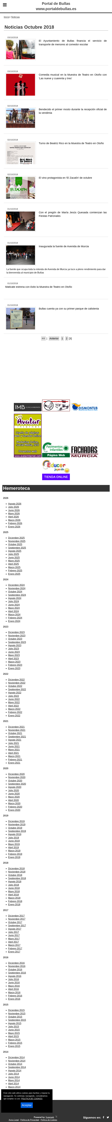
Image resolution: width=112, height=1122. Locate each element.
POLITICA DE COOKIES (31, 1099)
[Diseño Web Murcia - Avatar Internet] (56, 1117)
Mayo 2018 (14, 891)
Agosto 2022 (14, 692)
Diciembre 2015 (16, 1010)
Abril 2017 (13, 942)
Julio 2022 (13, 696)
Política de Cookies (49, 1120)
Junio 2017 (14, 935)
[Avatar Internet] (28, 456)
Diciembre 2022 (16, 679)
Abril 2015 (13, 1036)
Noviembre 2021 (16, 730)
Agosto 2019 (14, 834)
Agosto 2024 (14, 598)
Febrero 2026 (15, 523)
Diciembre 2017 (16, 916)
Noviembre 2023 (16, 635)
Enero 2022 (14, 715)
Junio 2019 (14, 841)
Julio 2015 (13, 1026)
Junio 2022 (14, 699)
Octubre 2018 (15, 875)
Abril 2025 (13, 564)
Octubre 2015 (15, 1017)
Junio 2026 (14, 510)
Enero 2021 (14, 763)
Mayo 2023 (14, 655)
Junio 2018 (14, 888)
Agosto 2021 (14, 740)
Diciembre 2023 (16, 632)
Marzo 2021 (14, 756)
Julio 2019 (13, 837)
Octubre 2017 (15, 922)
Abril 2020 (13, 800)
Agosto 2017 (14, 929)
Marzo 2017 (14, 945)
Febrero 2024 (15, 618)
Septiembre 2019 (17, 831)
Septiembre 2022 (17, 689)
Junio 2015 (14, 1030)
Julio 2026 (13, 507)
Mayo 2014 (14, 1080)
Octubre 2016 (15, 969)
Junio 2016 (14, 982)
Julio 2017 (13, 932)
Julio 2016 (13, 979)
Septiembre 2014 (17, 1067)
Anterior (54, 338)
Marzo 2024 (14, 614)
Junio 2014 (14, 1077)
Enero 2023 (14, 668)
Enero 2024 (14, 621)
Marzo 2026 (14, 520)
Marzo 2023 (14, 662)
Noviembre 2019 (16, 824)
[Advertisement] (56, 375)
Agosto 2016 (14, 976)
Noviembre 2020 (16, 777)
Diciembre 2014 (16, 1057)
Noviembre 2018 (16, 872)
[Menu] (5, 5)
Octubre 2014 (15, 1064)
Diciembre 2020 (16, 774)
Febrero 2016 (15, 996)
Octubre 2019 (15, 828)
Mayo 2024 (14, 608)
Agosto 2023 (14, 645)
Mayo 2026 (14, 513)
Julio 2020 (13, 790)
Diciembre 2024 (16, 585)
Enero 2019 (14, 857)
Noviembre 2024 (16, 588)
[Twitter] (108, 1117)
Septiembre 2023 (17, 642)
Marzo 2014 (14, 1087)
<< (43, 338)
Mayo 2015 (14, 1033)
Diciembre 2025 (16, 538)
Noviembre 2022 (16, 683)
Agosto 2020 (14, 787)
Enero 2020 (14, 810)
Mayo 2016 (14, 986)
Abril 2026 (13, 517)
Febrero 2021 (15, 759)
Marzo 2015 (14, 1040)
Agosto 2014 (14, 1070)
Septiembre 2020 (17, 784)
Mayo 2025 (14, 561)
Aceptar (27, 1105)
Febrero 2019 (15, 854)
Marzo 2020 (14, 803)
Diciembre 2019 (16, 821)
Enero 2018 (14, 904)
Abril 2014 (13, 1083)
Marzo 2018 (14, 898)
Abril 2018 (13, 894)
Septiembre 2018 (17, 878)
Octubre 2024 (15, 591)
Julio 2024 (13, 601)
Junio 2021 (14, 746)
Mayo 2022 (14, 702)
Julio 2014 (13, 1074)
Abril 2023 (13, 658)
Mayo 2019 (14, 844)
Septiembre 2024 (17, 595)
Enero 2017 (14, 951)
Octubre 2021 (15, 733)
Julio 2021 (13, 743)
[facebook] (103, 1117)
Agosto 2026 (14, 504)
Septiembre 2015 (17, 1020)
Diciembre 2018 (16, 868)
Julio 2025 (13, 554)
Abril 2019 (13, 847)
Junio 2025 (14, 557)
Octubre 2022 (15, 686)
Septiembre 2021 (17, 736)
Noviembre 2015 (16, 1013)
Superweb (50, 1117)
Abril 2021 (13, 753)
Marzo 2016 (14, 992)
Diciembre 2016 (16, 963)
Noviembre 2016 (16, 966)
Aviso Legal (14, 1120)
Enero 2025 (14, 574)
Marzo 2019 (14, 850)
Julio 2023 (13, 648)
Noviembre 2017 (16, 919)
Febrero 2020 (15, 807)
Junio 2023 (14, 652)
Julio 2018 (13, 885)
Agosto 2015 (14, 1023)
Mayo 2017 (14, 938)
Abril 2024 (13, 611)
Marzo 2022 (14, 709)
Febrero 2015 (15, 1043)
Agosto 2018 (14, 881)
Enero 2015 (14, 1046)
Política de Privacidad (29, 1120)
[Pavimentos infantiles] (56, 456)
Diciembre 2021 (16, 727)
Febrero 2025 (15, 570)
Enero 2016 (14, 999)
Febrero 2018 (15, 901)
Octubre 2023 (15, 639)
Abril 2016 (13, 989)
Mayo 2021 (14, 749)
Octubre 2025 (15, 544)
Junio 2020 (14, 793)
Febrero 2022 (15, 712)
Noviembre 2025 (16, 541)
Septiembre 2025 (17, 548)
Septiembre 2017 (17, 925)
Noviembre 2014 (16, 1061)
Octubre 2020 (15, 780)
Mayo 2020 (14, 797)
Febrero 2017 (15, 948)
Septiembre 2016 (17, 973)
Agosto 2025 (14, 551)
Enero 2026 (14, 526)
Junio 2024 (14, 605)
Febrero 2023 (15, 665)
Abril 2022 (13, 706)
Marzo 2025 (14, 567)
